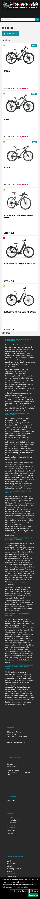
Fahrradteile (11, 823)
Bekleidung (11, 825)
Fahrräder (10, 817)
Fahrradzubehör (13, 820)
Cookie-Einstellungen (19, 891)
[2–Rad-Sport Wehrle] (20, 5)
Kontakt (9, 871)
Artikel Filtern (11, 34)
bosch (9, 861)
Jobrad (9, 866)
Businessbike (11, 864)
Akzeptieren (33, 895)
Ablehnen (34, 891)
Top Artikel (11, 800)
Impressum (11, 874)
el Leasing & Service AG (15, 869)
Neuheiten (11, 833)
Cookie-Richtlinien (20, 887)
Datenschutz (11, 876)
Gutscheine (11, 828)
